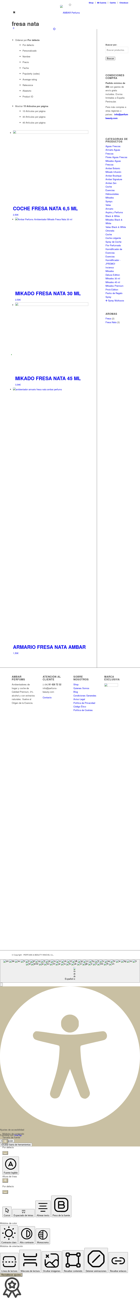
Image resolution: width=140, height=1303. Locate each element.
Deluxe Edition (113, 274)
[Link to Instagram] (125, 954)
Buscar (110, 58)
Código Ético (79, 706)
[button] (1, 984)
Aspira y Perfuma (114, 212)
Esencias (110, 256)
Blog (75, 691)
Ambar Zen (111, 183)
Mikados (110, 197)
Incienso (110, 267)
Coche (109, 186)
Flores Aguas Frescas (116, 157)
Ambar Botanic (113, 168)
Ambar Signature (114, 179)
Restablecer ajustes (11, 1275)
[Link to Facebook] (115, 954)
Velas (108, 205)
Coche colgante (113, 238)
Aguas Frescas (113, 146)
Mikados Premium (114, 285)
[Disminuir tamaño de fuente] (5, 1153)
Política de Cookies (83, 710)
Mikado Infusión (113, 171)
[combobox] (70, 971)
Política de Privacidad (84, 703)
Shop (91, 2)
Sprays (109, 201)
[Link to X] (110, 954)
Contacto (47, 697)
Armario (109, 208)
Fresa (108, 318)
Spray (108, 296)
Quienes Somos (81, 688)
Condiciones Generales (84, 695)
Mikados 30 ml (113, 278)
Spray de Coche (113, 241)
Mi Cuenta (101, 2)
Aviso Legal (79, 699)
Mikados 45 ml (113, 282)
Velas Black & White (116, 227)
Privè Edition (112, 289)
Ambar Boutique (113, 175)
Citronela (110, 230)
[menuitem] (91, 3)
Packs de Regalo (114, 293)
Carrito (113, 2)
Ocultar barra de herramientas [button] (16, 1144)
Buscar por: (111, 44)
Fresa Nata (111, 322)
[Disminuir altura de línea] (5, 1192)
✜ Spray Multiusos (115, 300)
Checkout (124, 2)
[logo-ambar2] (70, 12)
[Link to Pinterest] (120, 954)
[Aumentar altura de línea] (5, 1180)
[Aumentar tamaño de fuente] (5, 1141)
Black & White (113, 216)
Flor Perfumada (113, 245)
